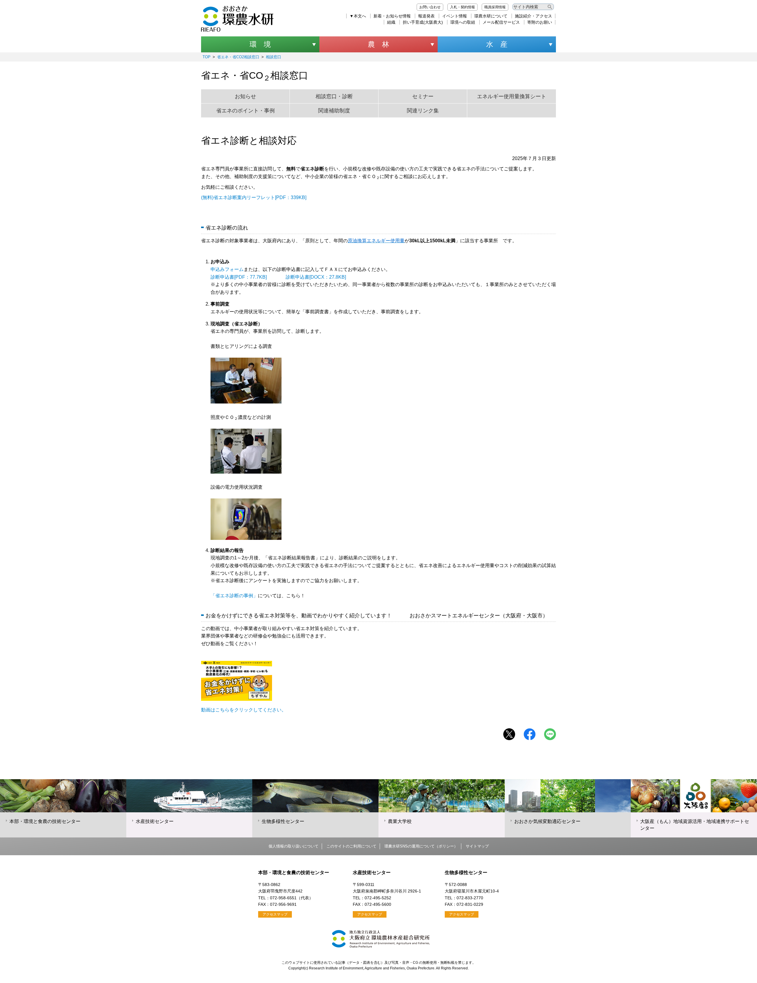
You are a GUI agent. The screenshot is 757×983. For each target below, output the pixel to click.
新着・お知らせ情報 (392, 16)
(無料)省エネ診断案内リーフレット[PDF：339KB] (253, 197)
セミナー (423, 96)
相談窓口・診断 (334, 96)
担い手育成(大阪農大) (423, 22)
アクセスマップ (275, 914)
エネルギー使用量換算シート (511, 96)
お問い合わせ (430, 7)
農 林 (378, 44)
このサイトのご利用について (351, 846)
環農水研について (490, 16)
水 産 (496, 44)
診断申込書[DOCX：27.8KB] (316, 277)
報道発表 (426, 16)
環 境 (260, 44)
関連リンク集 (423, 111)
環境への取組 (462, 22)
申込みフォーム (227, 269)
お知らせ (245, 96)
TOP (207, 57)
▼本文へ (358, 16)
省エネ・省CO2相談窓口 (238, 57)
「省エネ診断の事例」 (234, 595)
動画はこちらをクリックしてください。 (243, 709)
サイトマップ (477, 846)
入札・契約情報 (462, 7)
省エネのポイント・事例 (245, 111)
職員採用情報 (495, 7)
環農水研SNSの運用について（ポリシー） (421, 846)
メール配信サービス (501, 22)
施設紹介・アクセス (533, 16)
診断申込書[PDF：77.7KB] (239, 277)
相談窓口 (273, 57)
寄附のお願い (539, 22)
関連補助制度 (334, 111)
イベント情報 (454, 16)
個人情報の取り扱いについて (293, 846)
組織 (391, 22)
